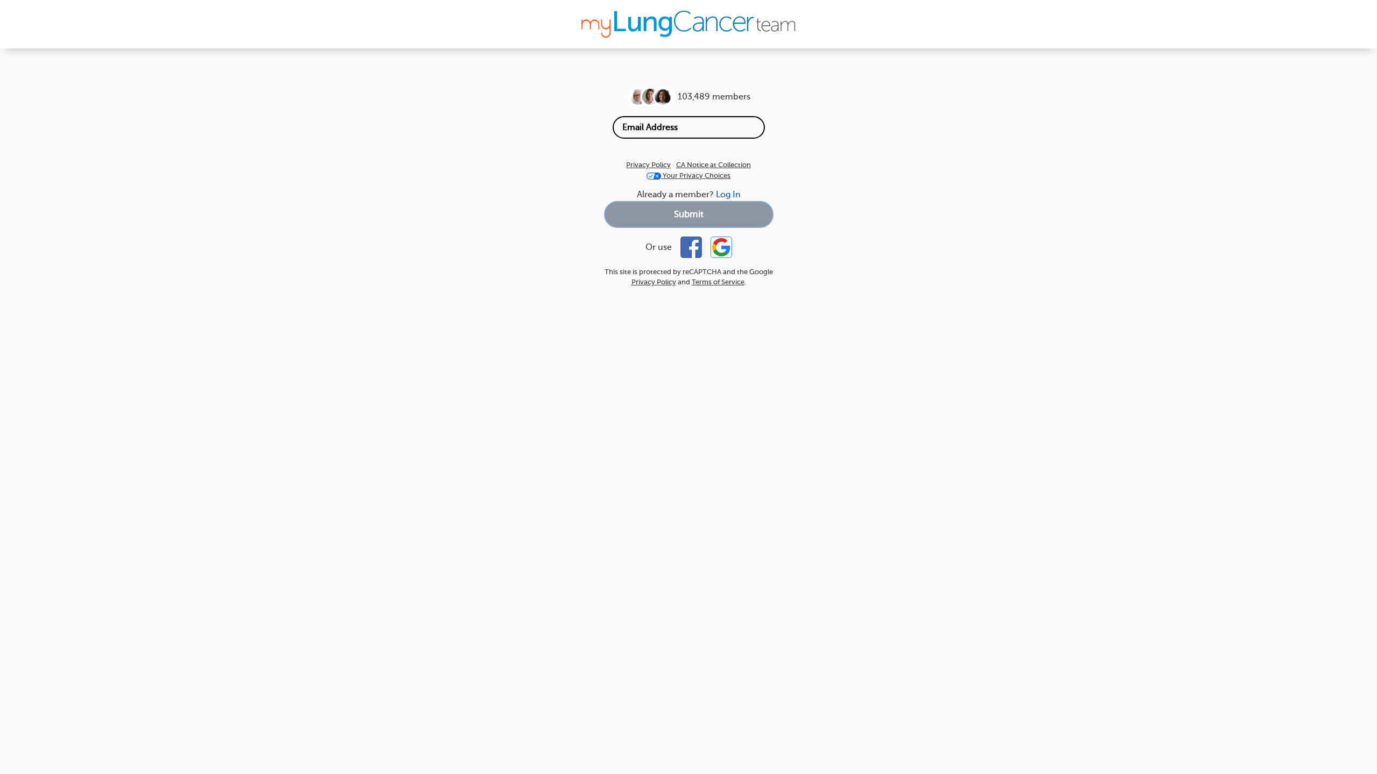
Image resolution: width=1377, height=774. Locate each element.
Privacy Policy (648, 165)
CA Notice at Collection (713, 165)
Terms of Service (718, 282)
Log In (728, 194)
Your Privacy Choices (695, 175)
